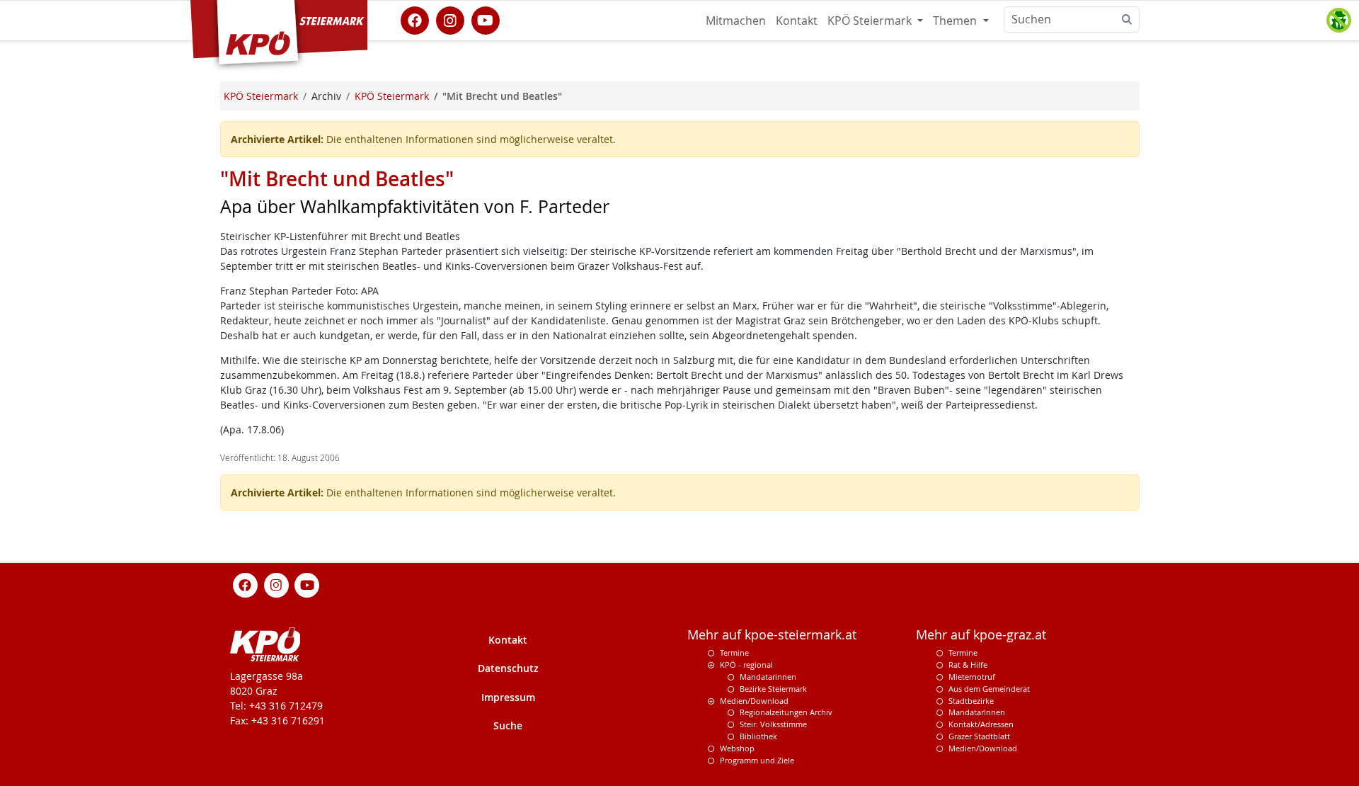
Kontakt (797, 20)
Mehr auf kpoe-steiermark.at (771, 635)
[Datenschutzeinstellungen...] (1338, 21)
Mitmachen (736, 20)
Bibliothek (758, 736)
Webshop (737, 748)
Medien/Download (754, 700)
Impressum (508, 697)
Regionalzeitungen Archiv (786, 712)
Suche (507, 725)
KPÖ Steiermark (870, 20)
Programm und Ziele (757, 760)
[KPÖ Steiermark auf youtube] (485, 19)
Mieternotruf (971, 676)
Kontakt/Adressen (981, 724)
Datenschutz (508, 668)
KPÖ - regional (746, 664)
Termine (734, 652)
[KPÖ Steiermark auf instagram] (450, 19)
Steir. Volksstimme (773, 724)
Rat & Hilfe (967, 664)
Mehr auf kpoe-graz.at (981, 635)
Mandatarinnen (768, 676)
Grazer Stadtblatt (979, 736)
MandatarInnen (976, 712)
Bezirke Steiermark (773, 688)
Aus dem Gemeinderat (989, 688)
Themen (956, 20)
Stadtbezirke (971, 700)
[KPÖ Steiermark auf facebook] (414, 19)
